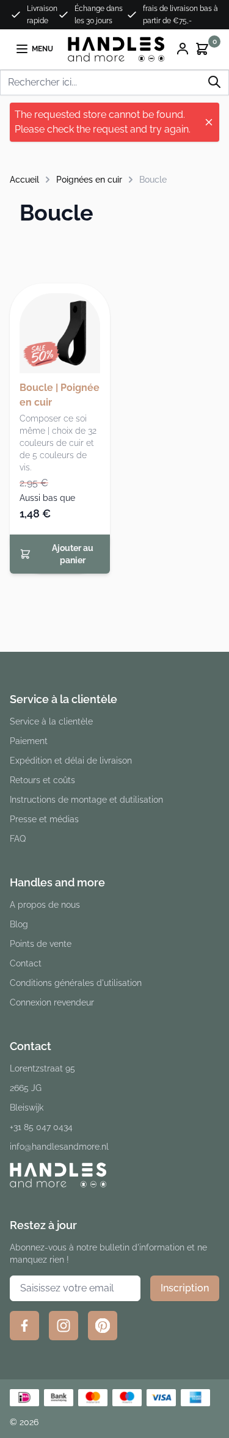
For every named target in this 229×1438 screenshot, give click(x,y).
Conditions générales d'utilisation (76, 983)
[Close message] (208, 122)
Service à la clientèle (51, 721)
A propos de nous (45, 905)
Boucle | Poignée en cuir (60, 395)
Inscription (185, 1288)
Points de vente (40, 944)
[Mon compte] (182, 49)
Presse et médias (44, 819)
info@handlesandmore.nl (59, 1146)
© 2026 (24, 1422)
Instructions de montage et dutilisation (86, 800)
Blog (19, 924)
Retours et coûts (42, 780)
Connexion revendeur (52, 1002)
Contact (26, 963)
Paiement (29, 741)
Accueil (24, 179)
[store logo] (116, 49)
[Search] (214, 82)
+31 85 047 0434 (41, 1127)
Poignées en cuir (89, 179)
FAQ (18, 839)
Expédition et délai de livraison (71, 760)
